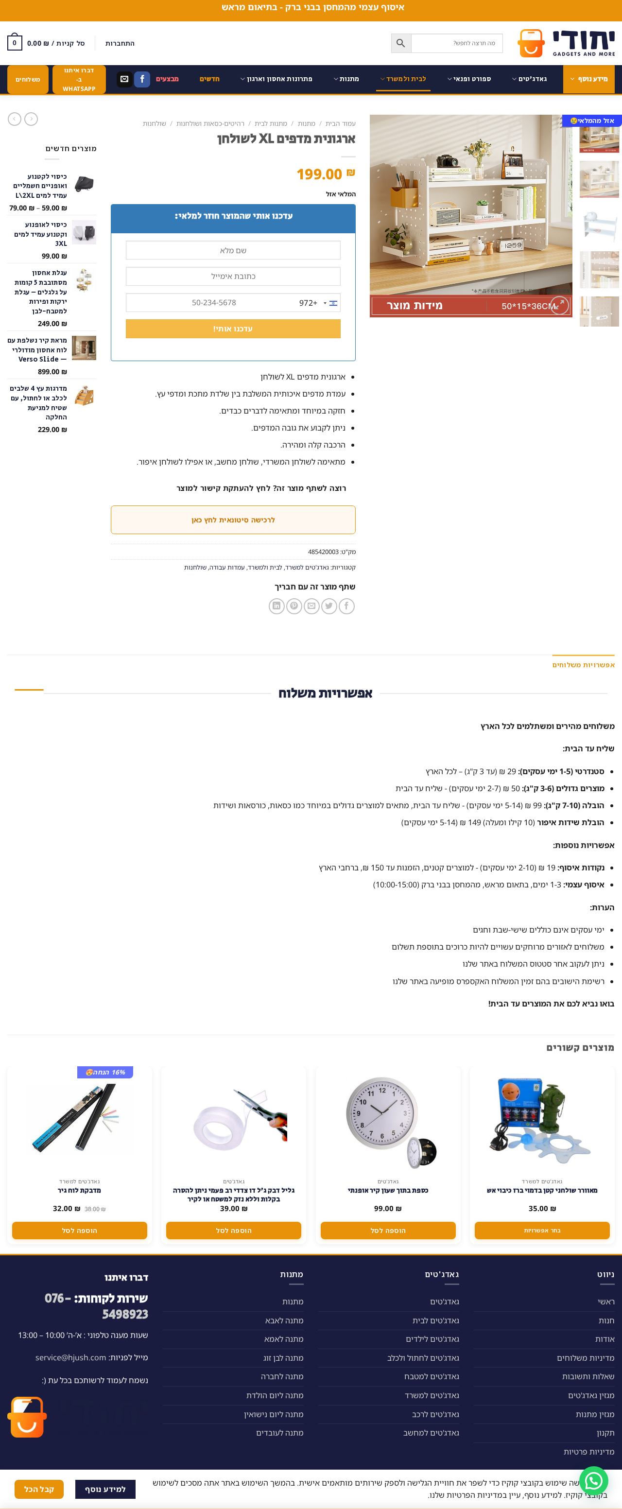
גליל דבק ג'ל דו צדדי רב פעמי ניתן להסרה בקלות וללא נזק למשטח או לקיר (233, 1195)
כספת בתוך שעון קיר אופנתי (388, 1190)
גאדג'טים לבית (436, 1320)
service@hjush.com (70, 1357)
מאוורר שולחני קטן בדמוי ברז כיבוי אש (542, 1190)
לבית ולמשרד (406, 79)
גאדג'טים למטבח (431, 1376)
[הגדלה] (559, 305)
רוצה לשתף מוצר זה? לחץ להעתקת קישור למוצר (261, 488)
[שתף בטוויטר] (329, 606)
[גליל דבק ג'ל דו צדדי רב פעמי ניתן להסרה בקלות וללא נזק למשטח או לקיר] (233, 1119)
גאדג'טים (532, 79)
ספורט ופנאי (472, 79)
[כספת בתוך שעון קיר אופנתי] (388, 1119)
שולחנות (154, 123)
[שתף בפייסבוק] (347, 606)
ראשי (606, 1301)
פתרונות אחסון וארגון (280, 79)
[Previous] (556, 216)
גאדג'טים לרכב (435, 1414)
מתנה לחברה (282, 1376)
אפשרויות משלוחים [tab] (584, 664)
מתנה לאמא (284, 1339)
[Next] (379, 216)
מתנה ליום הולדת (275, 1395)
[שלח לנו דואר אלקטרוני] (125, 79)
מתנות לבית (271, 123)
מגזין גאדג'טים (591, 1395)
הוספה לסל (388, 1230)
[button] (593, 1480)
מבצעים (167, 79)
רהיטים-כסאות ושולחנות (210, 123)
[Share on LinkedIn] (277, 606)
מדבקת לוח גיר (79, 1190)
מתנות (350, 79)
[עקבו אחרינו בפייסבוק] (142, 79)
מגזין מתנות (595, 1414)
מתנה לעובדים (280, 1432)
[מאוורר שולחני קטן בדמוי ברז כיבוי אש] (542, 1119)
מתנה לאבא (284, 1320)
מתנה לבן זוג (283, 1358)
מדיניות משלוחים (586, 1358)
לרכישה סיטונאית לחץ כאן (233, 519)
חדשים (210, 79)
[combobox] (319, 303)
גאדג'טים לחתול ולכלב (423, 1358)
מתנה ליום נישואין (274, 1414)
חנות (607, 1320)
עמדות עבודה (227, 567)
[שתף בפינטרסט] (294, 606)
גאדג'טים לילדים (432, 1339)
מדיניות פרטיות (589, 1451)
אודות (605, 1339)
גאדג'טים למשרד (307, 567)
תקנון (606, 1432)
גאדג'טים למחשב (431, 1432)
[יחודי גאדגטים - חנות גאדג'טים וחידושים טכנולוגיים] (566, 43)
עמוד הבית (341, 123)
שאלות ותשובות (588, 1376)
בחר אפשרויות (542, 1230)
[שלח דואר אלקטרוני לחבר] (312, 606)
